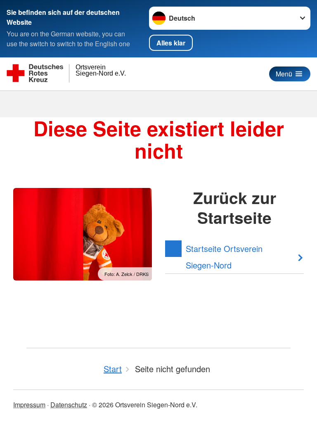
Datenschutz (68, 404)
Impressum (29, 404)
